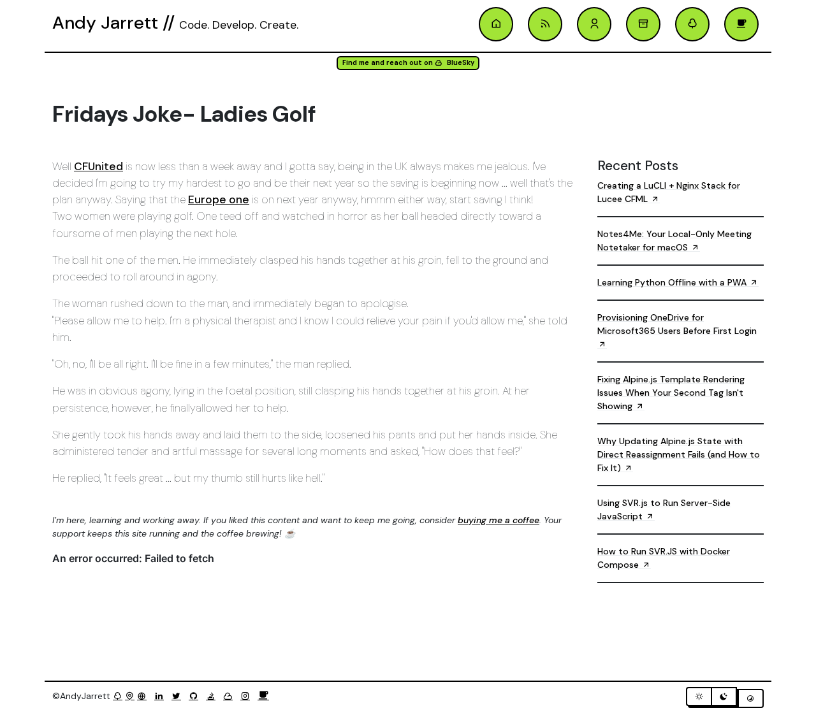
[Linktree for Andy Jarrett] (692, 24)
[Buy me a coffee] (263, 696)
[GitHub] (196, 696)
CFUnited (98, 166)
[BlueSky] (230, 696)
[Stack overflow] (213, 696)
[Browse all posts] (643, 24)
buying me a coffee (498, 520)
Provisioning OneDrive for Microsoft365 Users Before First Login (677, 324)
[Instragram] (247, 696)
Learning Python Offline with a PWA (673, 282)
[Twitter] (178, 696)
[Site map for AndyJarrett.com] (130, 696)
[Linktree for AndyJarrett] (117, 696)
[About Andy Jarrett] (594, 24)
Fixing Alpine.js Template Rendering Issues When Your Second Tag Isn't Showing (671, 392)
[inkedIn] (161, 696)
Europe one (218, 199)
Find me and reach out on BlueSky (408, 63)
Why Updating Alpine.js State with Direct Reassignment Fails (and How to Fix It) (678, 454)
